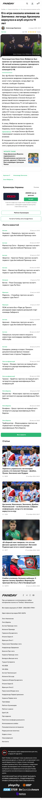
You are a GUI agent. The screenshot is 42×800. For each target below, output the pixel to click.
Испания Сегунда (8, 676)
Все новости (21, 435)
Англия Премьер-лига (9, 626)
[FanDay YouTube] (33, 595)
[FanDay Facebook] (23, 595)
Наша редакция (7, 738)
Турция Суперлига (8, 662)
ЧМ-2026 (5, 669)
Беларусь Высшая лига (10, 658)
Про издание (6, 716)
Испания (5, 280)
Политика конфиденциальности (13, 720)
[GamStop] (10, 790)
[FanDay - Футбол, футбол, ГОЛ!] (8, 3)
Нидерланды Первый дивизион (13, 694)
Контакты (5, 741)
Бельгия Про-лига (8, 651)
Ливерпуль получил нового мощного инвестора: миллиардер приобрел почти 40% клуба (19, 337)
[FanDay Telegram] (27, 595)
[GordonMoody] (27, 785)
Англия (3, 32)
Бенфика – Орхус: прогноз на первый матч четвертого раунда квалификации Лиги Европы (19, 410)
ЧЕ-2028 (5, 666)
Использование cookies (10, 723)
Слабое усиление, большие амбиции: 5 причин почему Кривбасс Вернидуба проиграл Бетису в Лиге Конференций (19, 580)
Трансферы (6, 702)
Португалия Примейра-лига (12, 644)
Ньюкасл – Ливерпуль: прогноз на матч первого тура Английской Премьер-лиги (19, 234)
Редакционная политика (10, 731)
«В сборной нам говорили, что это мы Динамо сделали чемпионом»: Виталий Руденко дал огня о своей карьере (19, 544)
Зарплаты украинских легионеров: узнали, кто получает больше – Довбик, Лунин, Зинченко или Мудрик (19, 471)
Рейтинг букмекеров (21, 213)
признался (6, 131)
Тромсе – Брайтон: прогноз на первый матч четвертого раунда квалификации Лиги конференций (20, 381)
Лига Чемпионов (8, 619)
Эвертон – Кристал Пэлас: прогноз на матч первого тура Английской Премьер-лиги (20, 259)
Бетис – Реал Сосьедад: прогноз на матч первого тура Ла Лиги (19, 284)
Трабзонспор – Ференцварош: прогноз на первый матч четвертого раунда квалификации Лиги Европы (19, 425)
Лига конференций (8, 361)
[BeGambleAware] (29, 790)
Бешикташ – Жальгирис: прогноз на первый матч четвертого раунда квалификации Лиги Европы (20, 396)
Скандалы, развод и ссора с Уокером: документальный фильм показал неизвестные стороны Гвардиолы (17, 351)
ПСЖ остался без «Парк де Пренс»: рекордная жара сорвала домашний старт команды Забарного (19, 309)
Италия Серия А (7, 637)
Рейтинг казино (7, 709)
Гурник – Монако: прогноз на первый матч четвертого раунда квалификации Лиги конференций (19, 366)
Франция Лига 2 (7, 687)
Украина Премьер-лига (10, 655)
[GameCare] (21, 794)
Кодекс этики (7, 734)
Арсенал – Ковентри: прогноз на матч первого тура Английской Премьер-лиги (19, 323)
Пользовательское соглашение (13, 727)
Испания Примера (8, 629)
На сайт (30, 199)
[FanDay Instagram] (30, 595)
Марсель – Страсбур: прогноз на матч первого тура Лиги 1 (18, 296)
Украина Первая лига (9, 698)
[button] (27, 3)
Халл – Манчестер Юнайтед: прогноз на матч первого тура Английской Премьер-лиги (21, 271)
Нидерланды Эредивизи (10, 647)
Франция (5, 292)
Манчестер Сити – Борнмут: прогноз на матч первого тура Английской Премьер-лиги (20, 246)
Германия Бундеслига (9, 633)
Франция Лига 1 (7, 640)
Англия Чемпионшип (9, 673)
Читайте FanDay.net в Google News (21, 219)
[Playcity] (14, 785)
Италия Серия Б (7, 684)
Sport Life (5, 713)
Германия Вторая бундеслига (12, 680)
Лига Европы (6, 391)
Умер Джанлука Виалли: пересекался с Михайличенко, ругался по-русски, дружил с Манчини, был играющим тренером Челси (15, 159)
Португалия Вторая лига (10, 691)
